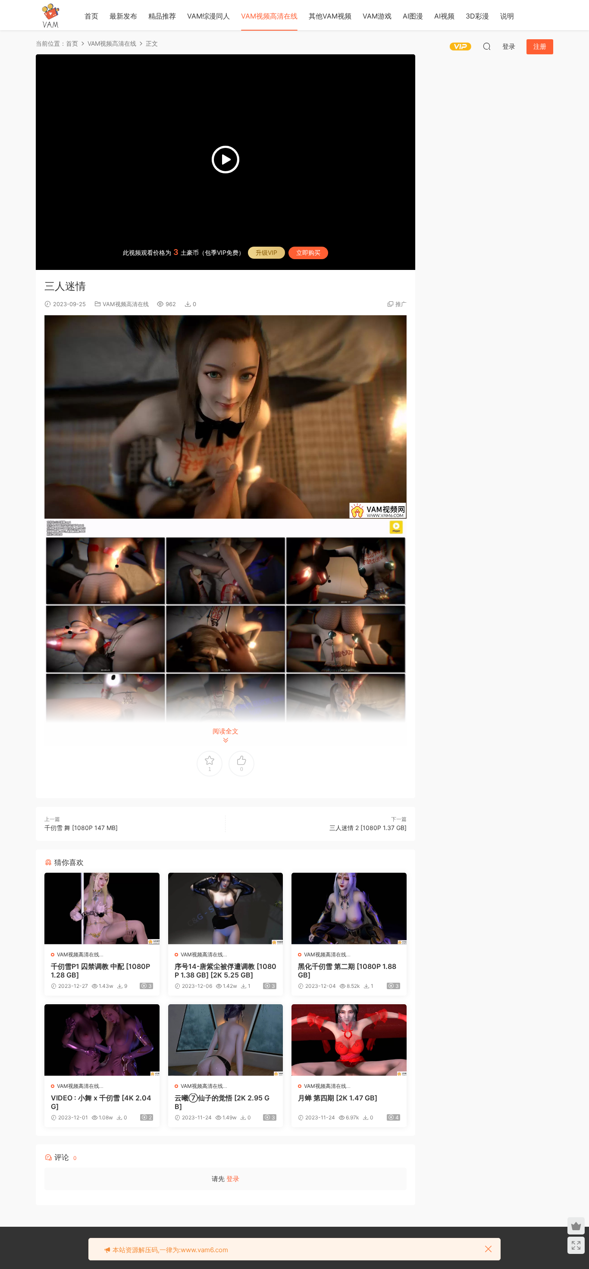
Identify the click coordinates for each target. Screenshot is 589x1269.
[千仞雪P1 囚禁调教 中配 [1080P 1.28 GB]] (102, 908)
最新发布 (123, 16)
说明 (507, 16)
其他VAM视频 (330, 16)
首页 (91, 16)
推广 (401, 304)
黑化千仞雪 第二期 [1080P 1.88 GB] (347, 970)
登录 (232, 1179)
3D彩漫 (477, 16)
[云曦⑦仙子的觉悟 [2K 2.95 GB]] (225, 1040)
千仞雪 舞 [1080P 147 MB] (81, 827)
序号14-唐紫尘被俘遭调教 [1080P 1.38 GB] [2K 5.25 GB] (225, 970)
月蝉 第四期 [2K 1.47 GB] (337, 1098)
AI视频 (444, 16)
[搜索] (486, 46)
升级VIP (266, 252)
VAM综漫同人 (208, 16)
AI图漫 (413, 16)
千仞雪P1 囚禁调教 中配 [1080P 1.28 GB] (100, 970)
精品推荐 (162, 16)
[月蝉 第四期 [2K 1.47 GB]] (349, 1040)
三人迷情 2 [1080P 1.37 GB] (368, 827)
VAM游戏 (377, 16)
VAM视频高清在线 (269, 16)
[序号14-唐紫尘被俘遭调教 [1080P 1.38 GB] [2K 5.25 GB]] (225, 908)
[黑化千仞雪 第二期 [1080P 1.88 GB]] (349, 908)
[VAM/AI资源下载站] (51, 15)
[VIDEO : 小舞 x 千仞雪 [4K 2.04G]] (102, 1040)
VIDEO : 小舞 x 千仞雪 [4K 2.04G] (101, 1102)
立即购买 (308, 252)
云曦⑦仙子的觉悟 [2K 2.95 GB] (222, 1102)
